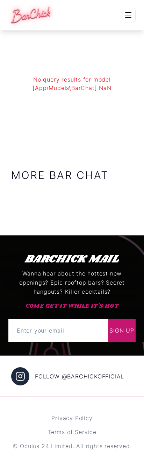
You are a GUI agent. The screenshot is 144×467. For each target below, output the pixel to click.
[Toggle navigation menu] (128, 15)
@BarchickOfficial (93, 376)
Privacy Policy (71, 417)
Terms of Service (72, 431)
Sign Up (121, 330)
